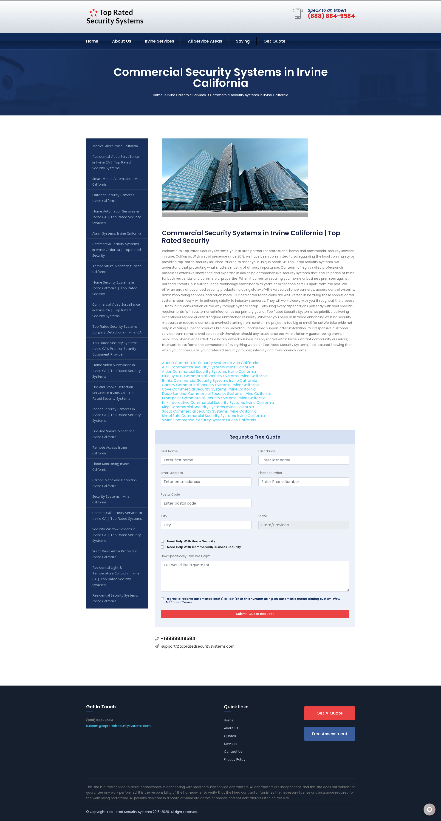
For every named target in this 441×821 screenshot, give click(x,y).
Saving (243, 41)
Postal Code (170, 494)
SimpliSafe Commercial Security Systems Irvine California (213, 415)
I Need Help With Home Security (190, 541)
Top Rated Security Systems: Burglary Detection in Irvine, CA (116, 329)
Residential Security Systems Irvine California (115, 598)
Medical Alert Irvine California (115, 146)
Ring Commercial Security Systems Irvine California (208, 407)
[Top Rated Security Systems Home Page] (115, 16)
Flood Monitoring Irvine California (110, 466)
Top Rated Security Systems (129, 812)
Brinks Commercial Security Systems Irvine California (209, 380)
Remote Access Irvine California (109, 450)
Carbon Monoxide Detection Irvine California (114, 483)
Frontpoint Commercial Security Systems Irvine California (214, 398)
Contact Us (233, 751)
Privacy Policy (235, 759)
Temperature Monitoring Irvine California (116, 269)
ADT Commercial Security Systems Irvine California (208, 367)
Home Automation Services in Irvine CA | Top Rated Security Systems (116, 217)
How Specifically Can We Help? (185, 556)
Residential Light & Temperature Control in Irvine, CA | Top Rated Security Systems (116, 576)
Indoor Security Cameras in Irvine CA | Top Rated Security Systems (116, 415)
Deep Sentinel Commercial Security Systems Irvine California (216, 393)
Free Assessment (330, 734)
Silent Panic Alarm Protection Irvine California (115, 554)
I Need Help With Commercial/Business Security (203, 547)
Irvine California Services (186, 95)
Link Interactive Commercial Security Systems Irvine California (218, 402)
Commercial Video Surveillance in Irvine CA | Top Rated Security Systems (116, 310)
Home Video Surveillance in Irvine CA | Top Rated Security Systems (116, 370)
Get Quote (274, 41)
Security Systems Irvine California (111, 499)
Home (92, 41)
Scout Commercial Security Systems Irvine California (209, 411)
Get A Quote (330, 713)
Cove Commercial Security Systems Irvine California (209, 389)
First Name (169, 451)
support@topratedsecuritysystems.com (198, 646)
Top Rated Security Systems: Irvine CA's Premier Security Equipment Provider (115, 348)
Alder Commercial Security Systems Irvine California (209, 371)
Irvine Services (159, 41)
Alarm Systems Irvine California (116, 233)
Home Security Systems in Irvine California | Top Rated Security (114, 288)
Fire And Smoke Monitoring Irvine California (113, 434)
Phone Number (270, 473)
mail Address (172, 473)
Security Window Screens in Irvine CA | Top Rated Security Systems (116, 535)
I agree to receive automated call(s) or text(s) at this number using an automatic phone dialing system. (252, 600)
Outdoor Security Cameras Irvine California (113, 197)
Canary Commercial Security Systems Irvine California (211, 385)
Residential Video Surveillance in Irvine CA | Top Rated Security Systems (115, 162)
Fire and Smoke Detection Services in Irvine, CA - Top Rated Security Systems (113, 393)
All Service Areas (205, 41)
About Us (121, 41)
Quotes (230, 736)
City (164, 516)
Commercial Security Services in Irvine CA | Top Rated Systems (117, 515)
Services (230, 743)
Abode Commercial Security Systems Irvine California (210, 362)
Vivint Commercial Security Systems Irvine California (209, 420)
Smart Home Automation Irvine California (116, 181)
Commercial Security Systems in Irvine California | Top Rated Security (116, 249)
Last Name (266, 451)
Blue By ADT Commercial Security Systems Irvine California (215, 376)
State (262, 516)
